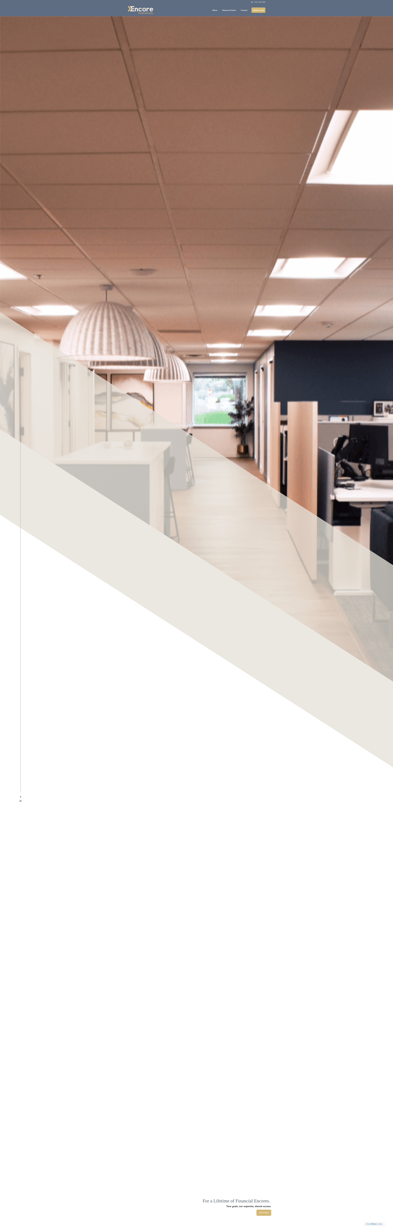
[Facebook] (20, 797)
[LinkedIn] (20, 801)
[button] (214, 10)
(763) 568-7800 (259, 2)
